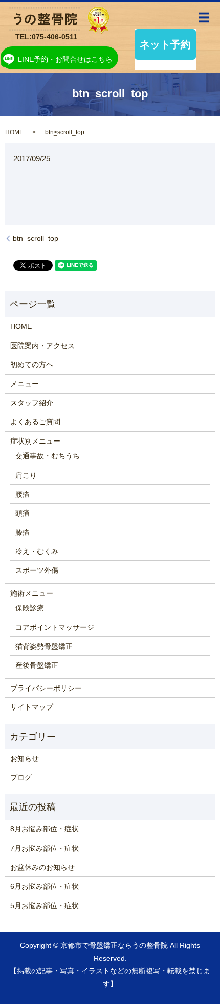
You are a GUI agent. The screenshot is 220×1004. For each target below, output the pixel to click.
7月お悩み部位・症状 (44, 848)
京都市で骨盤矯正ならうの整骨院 (114, 945)
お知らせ (24, 758)
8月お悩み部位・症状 (44, 829)
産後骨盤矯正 (36, 665)
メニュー (24, 384)
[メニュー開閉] (204, 18)
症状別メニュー (35, 441)
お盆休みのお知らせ (42, 867)
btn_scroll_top (35, 238)
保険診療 (29, 608)
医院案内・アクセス (42, 345)
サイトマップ (31, 707)
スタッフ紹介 (31, 403)
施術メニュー (31, 593)
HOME (14, 132)
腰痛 (22, 494)
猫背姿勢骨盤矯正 (44, 646)
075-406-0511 (54, 37)
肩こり (26, 475)
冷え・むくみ (36, 551)
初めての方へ (31, 364)
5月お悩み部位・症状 (44, 905)
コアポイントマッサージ (54, 627)
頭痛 (22, 513)
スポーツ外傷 (36, 570)
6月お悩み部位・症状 (44, 886)
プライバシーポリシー (46, 688)
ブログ (21, 777)
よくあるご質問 (35, 422)
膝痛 (22, 532)
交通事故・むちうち (47, 456)
